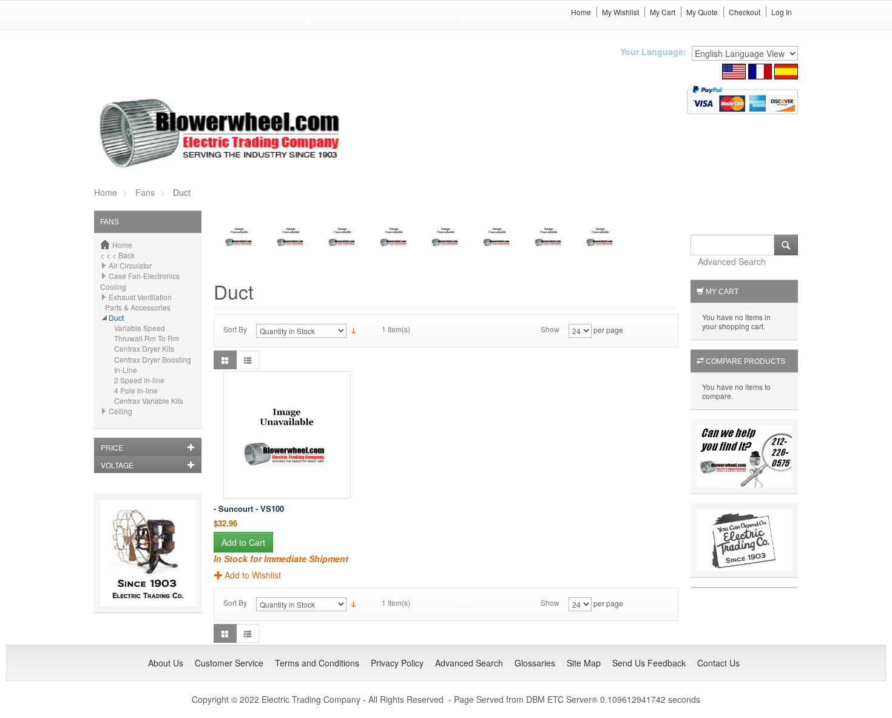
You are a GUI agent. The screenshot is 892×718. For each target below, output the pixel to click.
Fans (145, 192)
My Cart (662, 12)
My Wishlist (620, 12)
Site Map (584, 663)
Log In (781, 12)
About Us (165, 663)
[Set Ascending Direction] (353, 329)
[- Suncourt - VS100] (287, 434)
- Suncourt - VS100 (249, 508)
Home (581, 12)
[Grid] (225, 360)
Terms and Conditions (317, 663)
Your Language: (653, 51)
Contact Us (718, 663)
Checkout (744, 12)
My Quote (702, 12)
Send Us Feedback (649, 663)
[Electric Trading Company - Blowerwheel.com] (221, 134)
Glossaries (535, 663)
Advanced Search (732, 261)
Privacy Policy (397, 663)
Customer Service (229, 663)
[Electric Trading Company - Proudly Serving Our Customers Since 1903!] (147, 551)
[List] (247, 360)
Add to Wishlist (253, 575)
